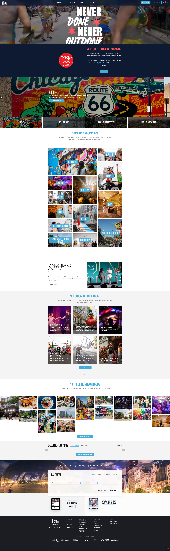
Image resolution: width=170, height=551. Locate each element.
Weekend (60, 197)
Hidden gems (85, 190)
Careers (96, 523)
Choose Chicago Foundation (98, 530)
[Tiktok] (60, 527)
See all (119, 445)
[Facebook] (49, 527)
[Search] (167, 2)
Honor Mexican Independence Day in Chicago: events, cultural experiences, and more (59, 358)
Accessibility (85, 219)
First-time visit (72, 162)
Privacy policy (98, 545)
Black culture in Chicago (60, 226)
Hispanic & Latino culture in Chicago (60, 240)
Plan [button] (80, 2)
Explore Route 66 (56, 100)
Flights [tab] (100, 474)
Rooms (104, 480)
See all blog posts (85, 368)
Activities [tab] (115, 474)
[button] (168, 96)
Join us (104, 71)
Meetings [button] (89, 2)
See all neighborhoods (85, 436)
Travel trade (82, 524)
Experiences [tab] (81, 144)
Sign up (71, 506)
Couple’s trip (109, 154)
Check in (70, 480)
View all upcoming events (85, 454)
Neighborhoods (85, 240)
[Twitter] (52, 527)
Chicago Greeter (98, 527)
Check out (88, 480)
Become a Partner (83, 528)
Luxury (110, 204)
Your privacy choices (106, 545)
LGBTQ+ (60, 212)
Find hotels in (54, 480)
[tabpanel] (85, 197)
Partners (81, 526)
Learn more (53, 284)
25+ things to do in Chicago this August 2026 (110, 359)
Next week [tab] (84, 445)
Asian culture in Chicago (110, 233)
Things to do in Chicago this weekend (110, 329)
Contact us (70, 527)
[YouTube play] (57, 527)
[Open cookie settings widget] (167, 548)
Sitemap (120, 545)
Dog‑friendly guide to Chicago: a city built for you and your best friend (85, 358)
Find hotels (113, 490)
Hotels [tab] (94, 474)
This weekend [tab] (75, 445)
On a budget (60, 183)
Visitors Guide (145, 2)
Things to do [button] (69, 2)
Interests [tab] (90, 144)
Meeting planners (83, 522)
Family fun (109, 176)
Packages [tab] (107, 474)
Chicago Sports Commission (82, 531)
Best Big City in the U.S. (101, 63)
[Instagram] (54, 527)
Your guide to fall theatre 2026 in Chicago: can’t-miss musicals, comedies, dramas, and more (59, 328)
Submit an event (113, 523)
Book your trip (156, 2)
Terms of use (114, 545)
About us (96, 521)
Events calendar (113, 521)
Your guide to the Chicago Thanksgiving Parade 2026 (84, 329)
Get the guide (109, 506)
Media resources (98, 525)
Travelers (113, 480)
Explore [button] (57, 2)
